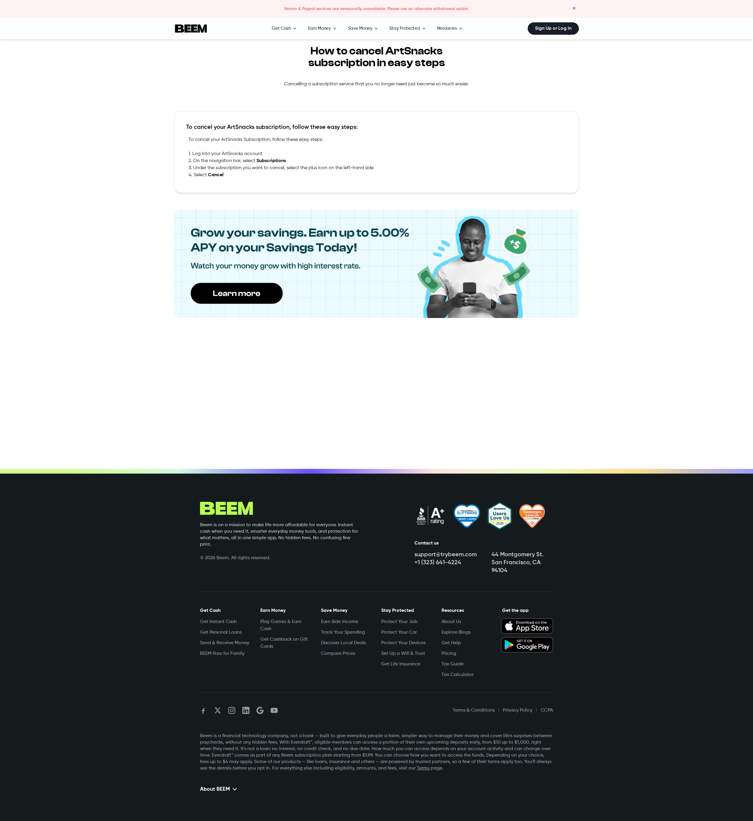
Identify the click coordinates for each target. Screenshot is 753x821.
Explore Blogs (456, 632)
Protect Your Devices (403, 643)
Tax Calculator (458, 674)
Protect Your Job (399, 622)
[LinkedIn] (245, 710)
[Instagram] (231, 710)
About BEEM (215, 789)
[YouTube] (274, 710)
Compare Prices (338, 653)
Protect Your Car (399, 632)
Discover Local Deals (343, 643)
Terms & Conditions (474, 710)
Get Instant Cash (218, 622)
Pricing (449, 653)
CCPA (547, 710)
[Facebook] (203, 710)
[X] (217, 710)
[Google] (260, 710)
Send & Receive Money (224, 643)
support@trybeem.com (445, 555)
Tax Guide (453, 664)
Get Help (451, 643)
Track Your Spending (343, 632)
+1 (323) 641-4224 (437, 563)
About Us (451, 622)
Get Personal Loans (221, 632)
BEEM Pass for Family (222, 653)
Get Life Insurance (400, 664)
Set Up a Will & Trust (403, 653)
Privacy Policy (517, 710)
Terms (423, 768)
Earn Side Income (339, 622)
